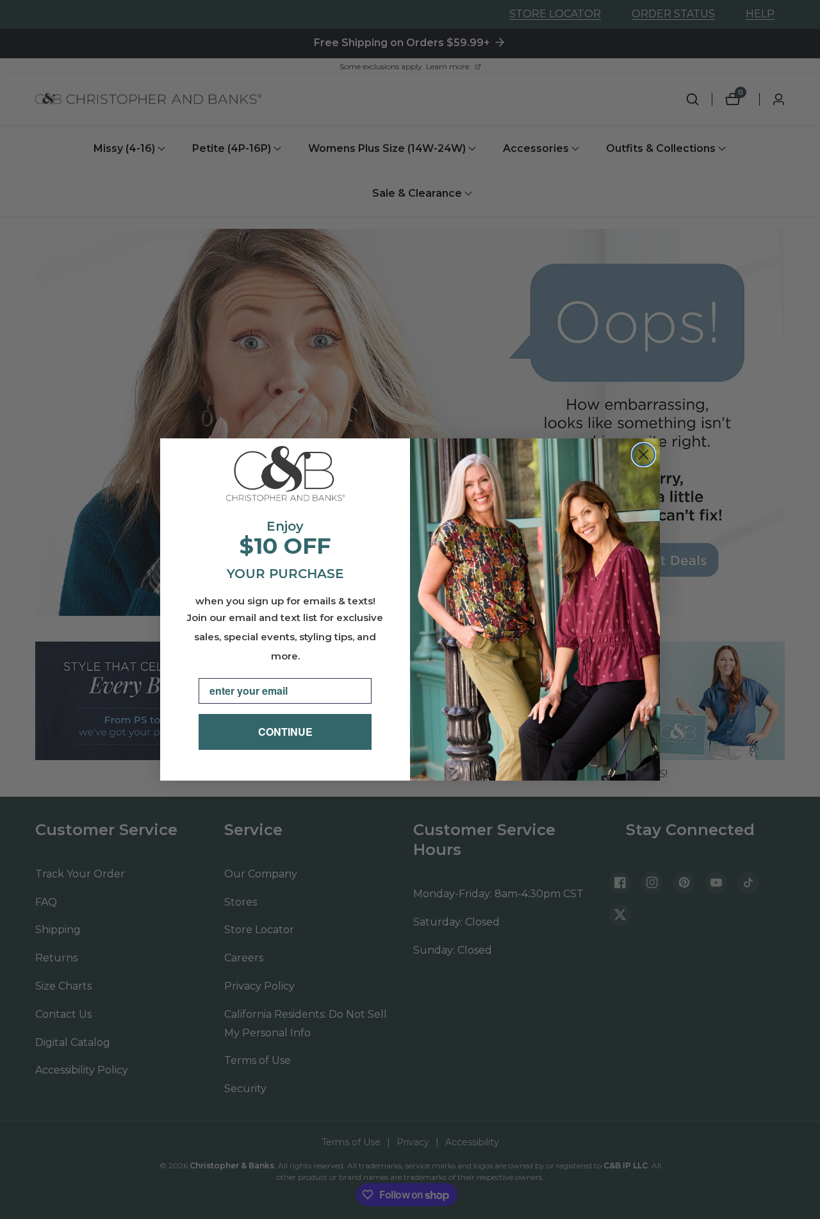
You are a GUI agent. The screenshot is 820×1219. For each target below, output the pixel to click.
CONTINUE (285, 731)
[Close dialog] (643, 455)
